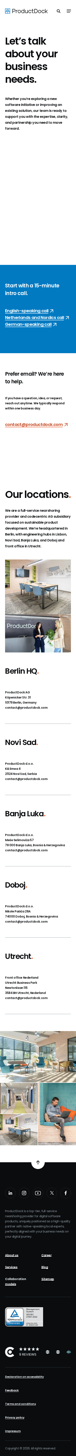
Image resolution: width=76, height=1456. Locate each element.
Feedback (12, 1390)
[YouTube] (38, 1193)
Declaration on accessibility (24, 1377)
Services (11, 1267)
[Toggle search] (59, 11)
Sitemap (47, 1279)
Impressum (13, 1431)
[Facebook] (65, 1193)
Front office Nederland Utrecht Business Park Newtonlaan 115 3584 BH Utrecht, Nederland (25, 985)
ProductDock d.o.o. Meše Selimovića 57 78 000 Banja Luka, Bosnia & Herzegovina (35, 840)
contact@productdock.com (26, 708)
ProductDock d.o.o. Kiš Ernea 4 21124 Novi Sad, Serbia (21, 769)
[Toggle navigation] (69, 11)
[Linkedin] (10, 1193)
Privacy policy (14, 1417)
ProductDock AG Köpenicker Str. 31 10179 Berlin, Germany (20, 697)
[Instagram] (24, 1193)
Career (46, 1255)
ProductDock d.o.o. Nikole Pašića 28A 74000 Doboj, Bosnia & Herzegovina (31, 911)
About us (11, 1255)
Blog (44, 1267)
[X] (52, 1193)
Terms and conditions (20, 1404)
